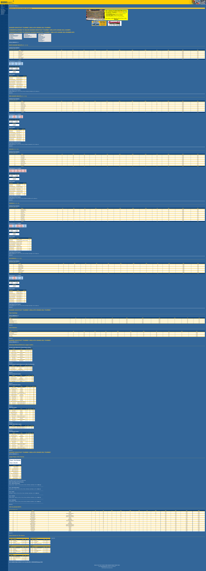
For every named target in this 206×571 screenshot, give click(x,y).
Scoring (40, 35)
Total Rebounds (41, 38)
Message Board (17, 8)
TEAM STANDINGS (27, 35)
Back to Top (10, 92)
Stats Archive (23, 8)
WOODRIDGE (12, 38)
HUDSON (11, 37)
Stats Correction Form (29, 8)
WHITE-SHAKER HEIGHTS (14, 35)
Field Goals (40, 39)
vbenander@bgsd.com (104, 566)
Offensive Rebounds (42, 37)
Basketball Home (11, 8)
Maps (20, 8)
